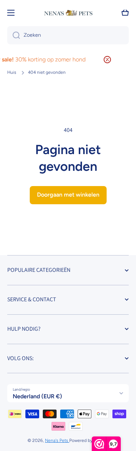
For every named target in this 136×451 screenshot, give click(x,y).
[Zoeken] (13, 35)
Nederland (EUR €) (37, 396)
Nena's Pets (57, 440)
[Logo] (68, 13)
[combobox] (68, 35)
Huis (11, 72)
